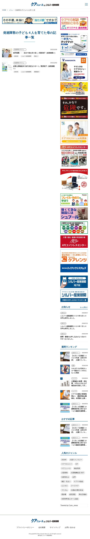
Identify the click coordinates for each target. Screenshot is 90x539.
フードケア (75, 486)
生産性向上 (65, 477)
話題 (73, 365)
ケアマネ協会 (78, 481)
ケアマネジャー (66, 464)
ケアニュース (66, 468)
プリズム (64, 490)
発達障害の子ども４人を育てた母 (20, 49)
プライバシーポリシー (25, 527)
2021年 (16, 56)
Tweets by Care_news (69, 505)
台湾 (74, 477)
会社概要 (41, 527)
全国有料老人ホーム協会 (69, 499)
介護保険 (64, 473)
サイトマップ (55, 527)
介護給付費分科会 (77, 490)
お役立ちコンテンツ (76, 352)
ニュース (74, 378)
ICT (77, 464)
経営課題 (72, 494)
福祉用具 (77, 468)
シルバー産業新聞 (26, 56)
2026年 (64, 460)
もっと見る (83, 307)
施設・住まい (66, 481)
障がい (36, 56)
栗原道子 (36, 71)
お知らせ (63, 313)
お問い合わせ (70, 527)
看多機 (63, 494)
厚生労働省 (82, 494)
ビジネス (64, 486)
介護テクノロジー (76, 460)
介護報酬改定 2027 (77, 473)
